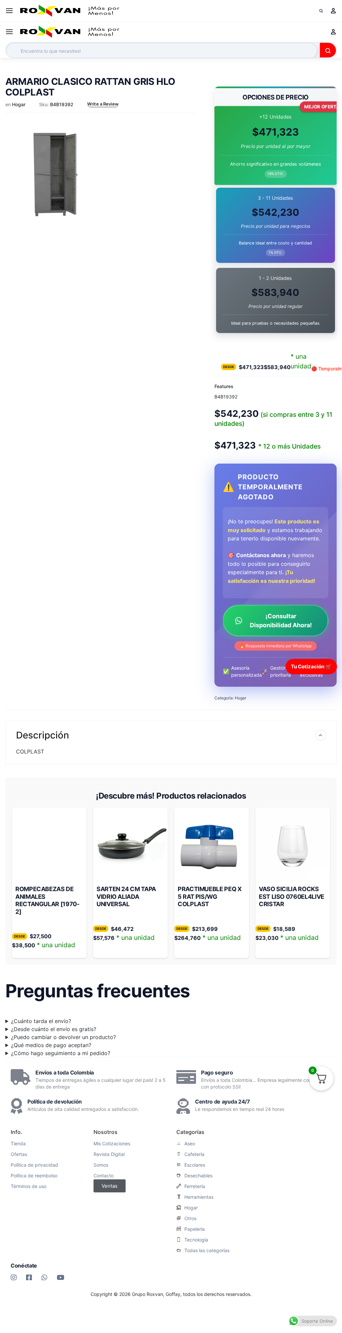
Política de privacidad (34, 1165)
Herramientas (198, 1197)
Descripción (42, 735)
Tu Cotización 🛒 (311, 666)
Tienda (18, 1143)
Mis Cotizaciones (112, 1143)
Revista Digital (109, 1154)
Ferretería (194, 1186)
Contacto (104, 1175)
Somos (101, 1165)
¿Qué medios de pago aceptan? (51, 1045)
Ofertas (19, 1154)
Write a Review (103, 104)
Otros (190, 1218)
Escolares (194, 1165)
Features (223, 386)
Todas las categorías (206, 1250)
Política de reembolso (34, 1175)
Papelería (194, 1229)
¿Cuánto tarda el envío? (41, 1021)
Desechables (198, 1175)
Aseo (189, 1143)
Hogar (18, 104)
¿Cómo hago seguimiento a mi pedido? (60, 1053)
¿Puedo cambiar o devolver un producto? (63, 1037)
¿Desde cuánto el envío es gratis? (53, 1029)
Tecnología (196, 1239)
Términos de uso (28, 1186)
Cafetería (194, 1154)
